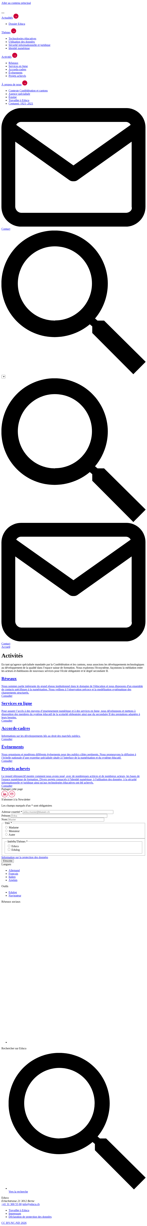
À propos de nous (11, 84)
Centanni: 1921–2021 (21, 103)
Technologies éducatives (22, 38)
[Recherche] (73, 373)
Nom (4, 819)
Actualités (7, 17)
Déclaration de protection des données (30, 1216)
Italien (12, 876)
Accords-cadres (17, 69)
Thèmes (5, 32)
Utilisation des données (22, 41)
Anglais (13, 880)
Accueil (5, 646)
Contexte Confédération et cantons (28, 90)
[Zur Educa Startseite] (11, 8)
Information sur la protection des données (24, 857)
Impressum (15, 1213)
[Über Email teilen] (12, 796)
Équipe (13, 97)
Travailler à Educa (19, 100)
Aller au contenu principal (16, 2)
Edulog (13, 892)
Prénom (5, 815)
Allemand (14, 870)
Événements (15, 72)
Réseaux (13, 62)
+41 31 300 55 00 (11, 1204)
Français (13, 873)
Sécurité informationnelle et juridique (29, 45)
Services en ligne (18, 66)
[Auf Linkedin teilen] (5, 796)
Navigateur (15, 895)
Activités (6, 56)
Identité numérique (19, 48)
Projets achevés (17, 75)
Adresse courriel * (11, 811)
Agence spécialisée (19, 93)
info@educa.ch (31, 1204)
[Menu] (2, 12)
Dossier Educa (17, 23)
